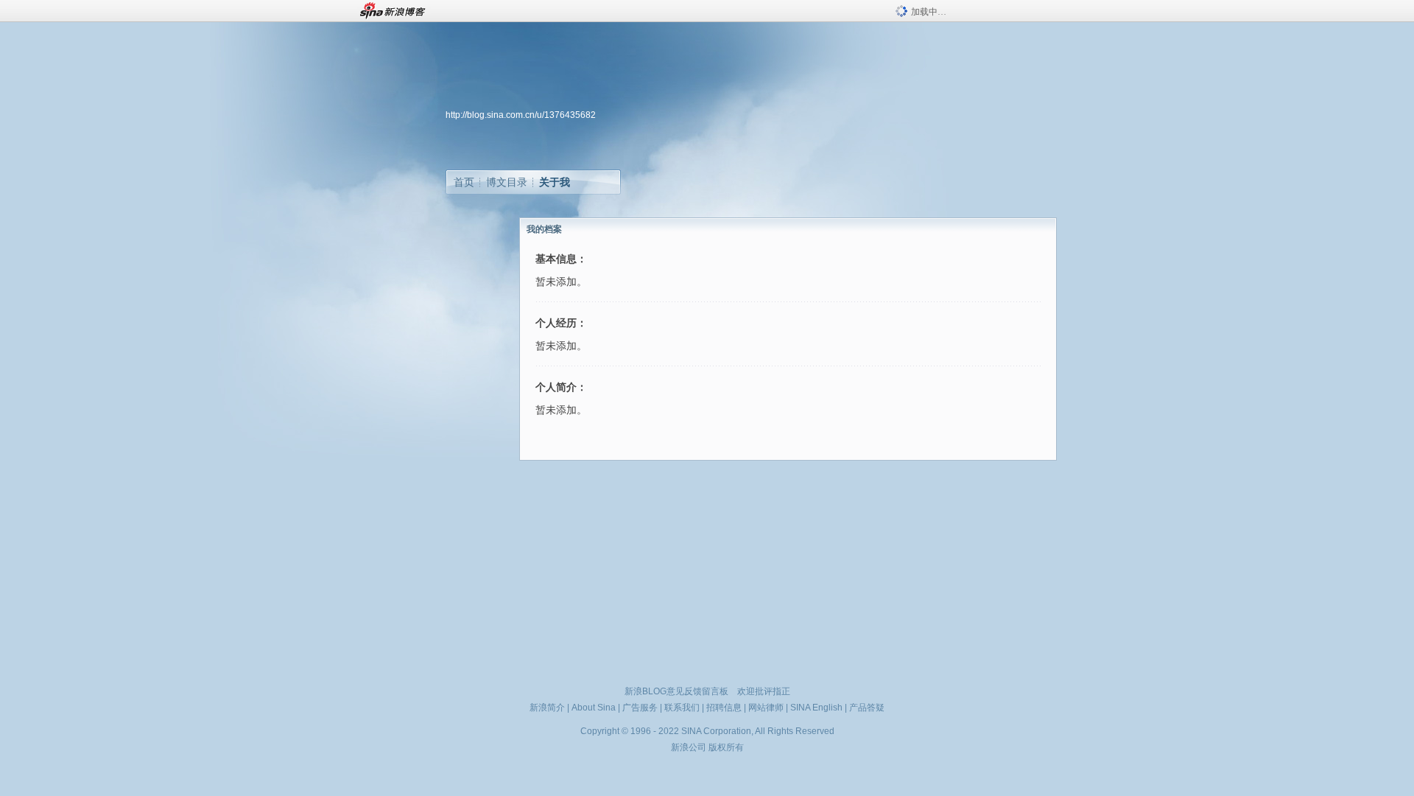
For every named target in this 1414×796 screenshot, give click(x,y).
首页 (464, 182)
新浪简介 (547, 707)
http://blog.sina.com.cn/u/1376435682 (521, 115)
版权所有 (726, 747)
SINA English (816, 707)
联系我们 (682, 707)
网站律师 (766, 707)
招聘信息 (724, 707)
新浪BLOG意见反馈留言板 (676, 691)
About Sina (593, 707)
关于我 (554, 182)
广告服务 (640, 707)
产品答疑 (866, 707)
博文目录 (506, 182)
